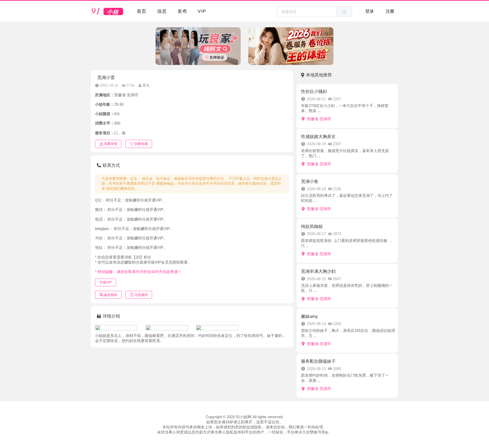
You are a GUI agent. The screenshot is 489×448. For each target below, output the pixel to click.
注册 (390, 11)
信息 (162, 11)
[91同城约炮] (107, 12)
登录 (369, 11)
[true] (344, 11)
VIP (202, 11)
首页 (142, 11)
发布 (182, 11)
